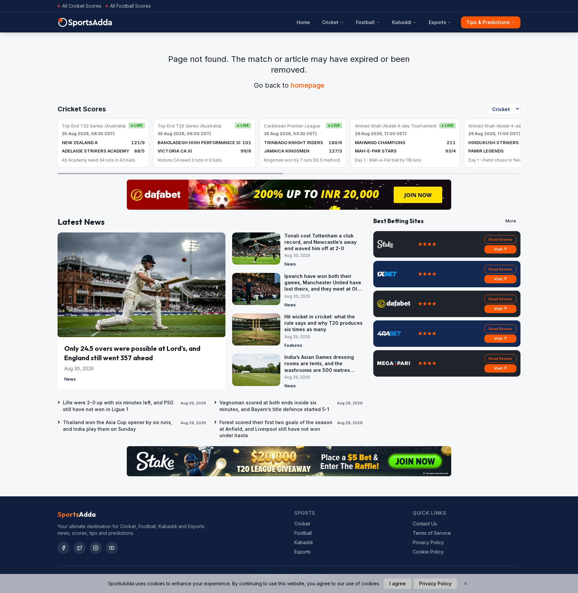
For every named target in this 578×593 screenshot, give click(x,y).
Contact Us (425, 523)
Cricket (330, 22)
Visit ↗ (500, 249)
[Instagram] (96, 548)
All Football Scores (130, 6)
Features (293, 345)
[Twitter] (80, 548)
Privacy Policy (428, 542)
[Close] (465, 583)
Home (303, 22)
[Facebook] (64, 548)
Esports (437, 22)
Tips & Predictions (488, 22)
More (510, 220)
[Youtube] (112, 548)
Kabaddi (401, 22)
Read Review (500, 239)
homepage (307, 85)
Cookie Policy (428, 552)
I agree (397, 583)
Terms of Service (432, 533)
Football (365, 22)
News (70, 379)
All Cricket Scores (81, 6)
